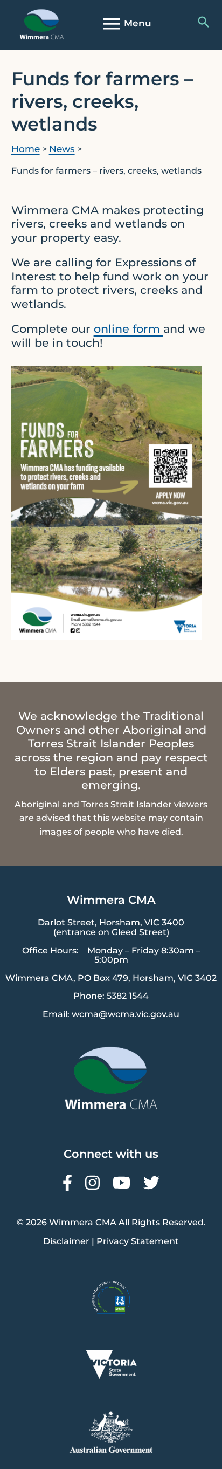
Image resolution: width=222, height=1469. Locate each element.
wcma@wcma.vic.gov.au (125, 1014)
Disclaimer (66, 1241)
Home (25, 148)
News (62, 148)
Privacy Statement (137, 1241)
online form (128, 328)
